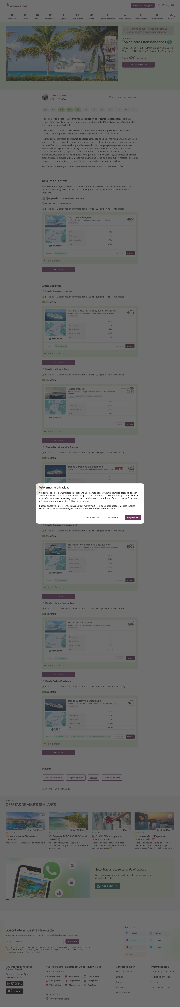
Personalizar (113, 517)
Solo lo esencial (92, 517)
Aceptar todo (132, 517)
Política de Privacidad (79, 501)
